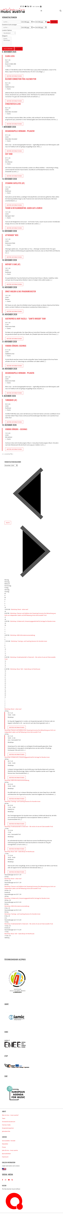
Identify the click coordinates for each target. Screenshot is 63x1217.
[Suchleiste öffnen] (60, 10)
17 (5, 667)
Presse (4, 1147)
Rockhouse (8, 191)
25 (5, 607)
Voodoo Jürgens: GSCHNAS (15, 345)
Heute (8, 523)
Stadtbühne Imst (9, 87)
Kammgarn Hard (9, 216)
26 (5, 611)
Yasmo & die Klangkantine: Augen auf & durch (23, 208)
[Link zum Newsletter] (40, 6)
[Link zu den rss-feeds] (28, 6)
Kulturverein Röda (10, 243)
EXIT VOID (8, 154)
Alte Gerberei (8, 437)
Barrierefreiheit (6, 1153)
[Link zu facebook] (2, 1180)
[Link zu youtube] (25, 6)
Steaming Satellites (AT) (15, 183)
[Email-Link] (30, 6)
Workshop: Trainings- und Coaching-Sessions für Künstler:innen (29, 641)
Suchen (54, 22)
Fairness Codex (6, 1125)
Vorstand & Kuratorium (8, 1121)
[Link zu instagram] (23, 6)
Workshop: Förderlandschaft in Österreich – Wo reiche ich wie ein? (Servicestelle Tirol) (29, 826)
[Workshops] (6, 40)
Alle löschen (8, 49)
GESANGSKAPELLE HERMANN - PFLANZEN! (20, 131)
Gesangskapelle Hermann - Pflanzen (19, 373)
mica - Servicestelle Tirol (14, 740)
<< (3, 454)
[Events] (6, 38)
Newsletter (5, 1144)
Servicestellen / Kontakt (8, 1140)
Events (9, 66)
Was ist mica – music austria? (10, 1115)
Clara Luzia (10, 56)
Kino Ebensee (8, 162)
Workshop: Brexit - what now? (19, 609)
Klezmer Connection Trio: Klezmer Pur (20, 79)
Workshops (11, 717)
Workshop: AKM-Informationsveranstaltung (22, 635)
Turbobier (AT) (11, 400)
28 (5, 619)
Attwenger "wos (11, 235)
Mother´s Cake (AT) (12, 264)
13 (5, 655)
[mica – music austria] (13, 10)
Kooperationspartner (8, 1128)
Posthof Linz (11, 809)
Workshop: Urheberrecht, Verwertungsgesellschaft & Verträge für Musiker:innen (32, 621)
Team (3, 1118)
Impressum (5, 1157)
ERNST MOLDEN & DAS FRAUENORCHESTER (20, 291)
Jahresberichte (6, 1131)
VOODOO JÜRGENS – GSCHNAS (16, 429)
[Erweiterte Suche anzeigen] (48, 22)
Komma (7, 299)
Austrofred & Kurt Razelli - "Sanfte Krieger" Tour (25, 318)
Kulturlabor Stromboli (11, 112)
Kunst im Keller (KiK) (10, 64)
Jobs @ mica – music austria (10, 1150)
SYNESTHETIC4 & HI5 (13, 103)
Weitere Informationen (14, 76)
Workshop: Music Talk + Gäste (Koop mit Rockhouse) (25, 669)
